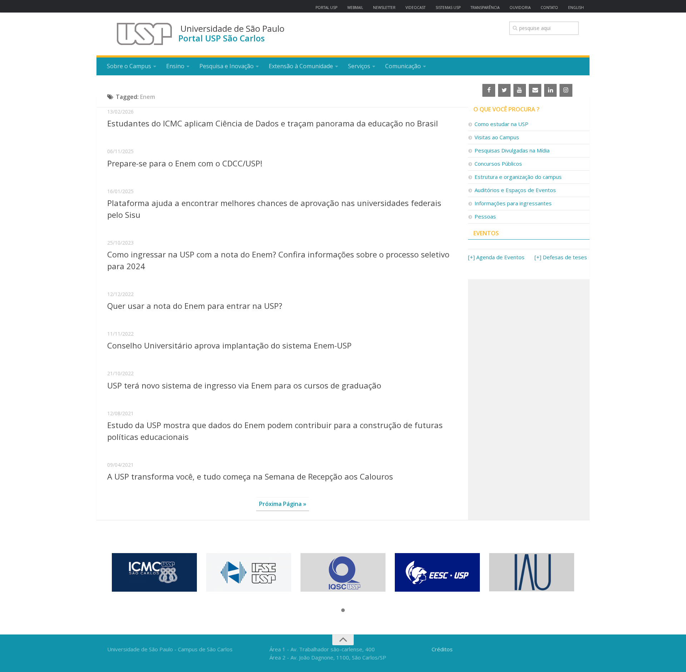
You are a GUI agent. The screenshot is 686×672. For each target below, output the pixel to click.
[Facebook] (488, 90)
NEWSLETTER (384, 7)
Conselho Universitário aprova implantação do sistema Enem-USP (229, 345)
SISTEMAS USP (448, 7)
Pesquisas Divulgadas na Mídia (512, 150)
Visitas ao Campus (496, 137)
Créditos (442, 649)
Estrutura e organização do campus (518, 176)
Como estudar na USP (501, 123)
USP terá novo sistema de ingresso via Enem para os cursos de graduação (244, 385)
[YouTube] (519, 90)
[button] (343, 610)
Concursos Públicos (498, 163)
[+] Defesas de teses (561, 257)
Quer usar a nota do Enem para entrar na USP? (194, 305)
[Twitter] (504, 90)
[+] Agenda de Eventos (496, 257)
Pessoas (485, 216)
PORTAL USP (326, 7)
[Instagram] (566, 90)
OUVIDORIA (520, 7)
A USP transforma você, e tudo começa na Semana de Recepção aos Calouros (250, 476)
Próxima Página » (282, 504)
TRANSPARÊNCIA (485, 7)
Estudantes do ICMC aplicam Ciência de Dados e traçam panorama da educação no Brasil (272, 123)
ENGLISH (576, 7)
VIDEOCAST (416, 7)
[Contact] (535, 90)
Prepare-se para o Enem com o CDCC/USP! (184, 163)
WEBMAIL (355, 7)
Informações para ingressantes (513, 203)
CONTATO (549, 7)
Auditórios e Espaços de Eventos (515, 190)
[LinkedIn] (550, 90)
